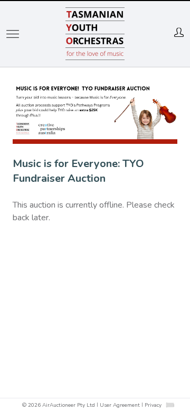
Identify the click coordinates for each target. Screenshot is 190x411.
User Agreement (120, 405)
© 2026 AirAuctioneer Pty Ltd (58, 405)
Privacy (153, 405)
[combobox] (170, 405)
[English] (170, 405)
